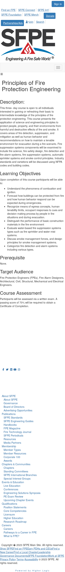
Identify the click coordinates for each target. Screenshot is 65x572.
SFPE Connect (26, 10)
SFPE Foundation (11, 14)
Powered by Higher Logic (32, 570)
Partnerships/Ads (13, 23)
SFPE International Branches (20, 475)
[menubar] (32, 16)
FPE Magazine (12, 428)
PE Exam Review (13, 496)
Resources (10, 439)
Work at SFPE (56, 555)
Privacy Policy (8, 559)
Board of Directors (14, 406)
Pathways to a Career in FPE (20, 532)
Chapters (9, 468)
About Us (9, 376)
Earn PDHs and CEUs (39, 548)
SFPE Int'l (43, 10)
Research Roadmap (15, 521)
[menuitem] (9, 9)
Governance (11, 403)
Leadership (44, 552)
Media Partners (12, 442)
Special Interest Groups (17, 478)
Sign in (58, 4)
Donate (50, 16)
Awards (8, 460)
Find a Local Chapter (26, 552)
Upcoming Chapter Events (19, 500)
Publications (9, 414)
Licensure (9, 514)
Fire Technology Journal (17, 432)
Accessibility (31, 559)
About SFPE (9, 396)
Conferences (11, 489)
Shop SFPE (6, 548)
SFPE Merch (31, 14)
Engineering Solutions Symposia (22, 493)
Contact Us (7, 337)
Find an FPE (8, 10)
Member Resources (15, 453)
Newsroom (10, 384)
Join (31, 22)
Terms (20, 559)
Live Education (12, 485)
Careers (6, 525)
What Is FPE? (11, 536)
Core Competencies (15, 511)
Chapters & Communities (16, 464)
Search (40, 22)
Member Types (12, 450)
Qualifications (9, 503)
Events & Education (13, 482)
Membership (9, 446)
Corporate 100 (12, 457)
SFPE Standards (13, 417)
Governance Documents (14, 555)
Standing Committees (16, 471)
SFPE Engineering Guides (18, 421)
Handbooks (10, 424)
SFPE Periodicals (13, 435)
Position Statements (15, 507)
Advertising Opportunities (18, 410)
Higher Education (13, 518)
